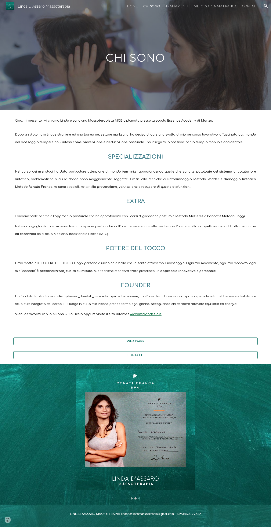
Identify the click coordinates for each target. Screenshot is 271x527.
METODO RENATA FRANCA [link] (215, 6)
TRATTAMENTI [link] (177, 6)
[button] (266, 6)
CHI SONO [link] (151, 6)
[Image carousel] (135, 434)
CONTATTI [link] (250, 6)
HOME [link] (132, 6)
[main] (135, 55)
